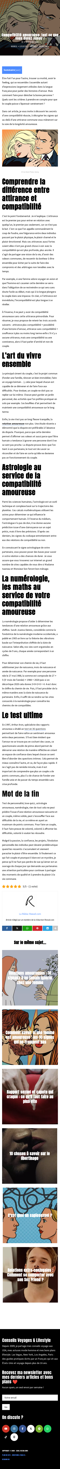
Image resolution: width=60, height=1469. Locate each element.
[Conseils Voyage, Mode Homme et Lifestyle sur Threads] (14, 1437)
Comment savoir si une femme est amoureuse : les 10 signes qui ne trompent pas (30, 1037)
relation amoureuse (13, 423)
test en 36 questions (35, 728)
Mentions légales (18, 1455)
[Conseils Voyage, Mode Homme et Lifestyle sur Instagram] (14, 1429)
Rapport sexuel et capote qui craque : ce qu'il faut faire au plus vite (30, 1096)
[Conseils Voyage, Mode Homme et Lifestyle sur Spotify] (39, 1429)
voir (18, 70)
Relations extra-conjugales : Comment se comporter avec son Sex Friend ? (30, 1274)
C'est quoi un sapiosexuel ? (30, 1215)
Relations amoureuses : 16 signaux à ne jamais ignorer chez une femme (30, 977)
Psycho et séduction (38, 46)
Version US (5, 1459)
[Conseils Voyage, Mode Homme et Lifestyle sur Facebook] (22, 1429)
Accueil (14, 46)
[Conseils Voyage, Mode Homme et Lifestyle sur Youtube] (6, 1429)
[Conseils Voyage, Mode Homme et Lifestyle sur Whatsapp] (47, 1429)
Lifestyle (24, 46)
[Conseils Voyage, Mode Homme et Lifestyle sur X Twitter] (31, 1429)
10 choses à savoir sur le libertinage (29, 1156)
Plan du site (6, 1455)
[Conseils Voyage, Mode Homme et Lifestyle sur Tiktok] (6, 1437)
